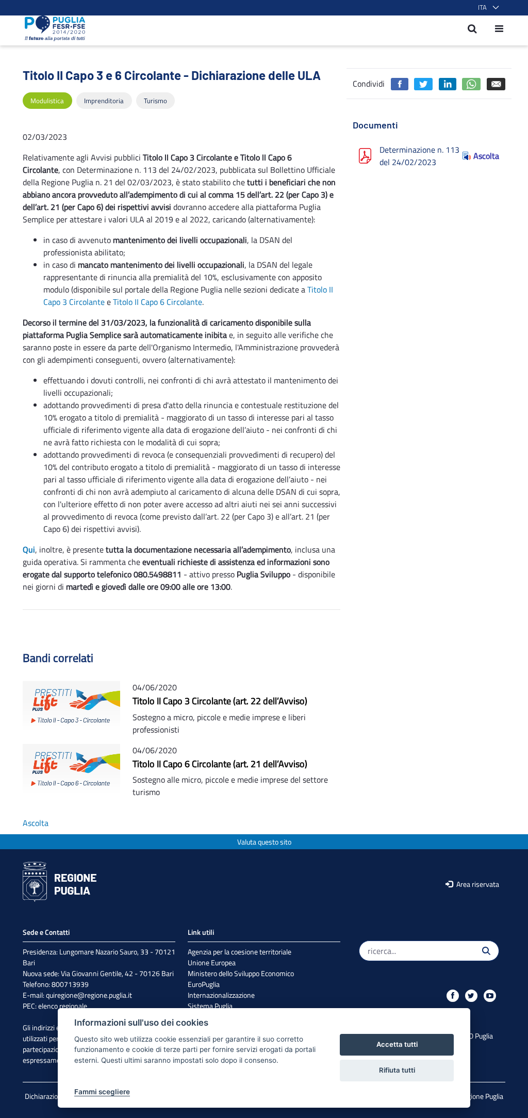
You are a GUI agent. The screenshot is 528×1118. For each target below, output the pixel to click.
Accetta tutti (397, 1044)
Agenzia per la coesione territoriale (239, 951)
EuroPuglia (204, 984)
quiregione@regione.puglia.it (89, 995)
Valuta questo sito (264, 841)
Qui (29, 549)
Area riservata (477, 884)
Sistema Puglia (210, 1005)
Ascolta (486, 156)
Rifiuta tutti (397, 1070)
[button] (486, 8)
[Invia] (486, 951)
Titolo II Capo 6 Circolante (157, 302)
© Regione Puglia (478, 1096)
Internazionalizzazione (221, 995)
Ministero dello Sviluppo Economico (241, 973)
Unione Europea (212, 962)
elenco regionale (62, 1005)
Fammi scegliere (102, 1092)
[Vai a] (52, 28)
